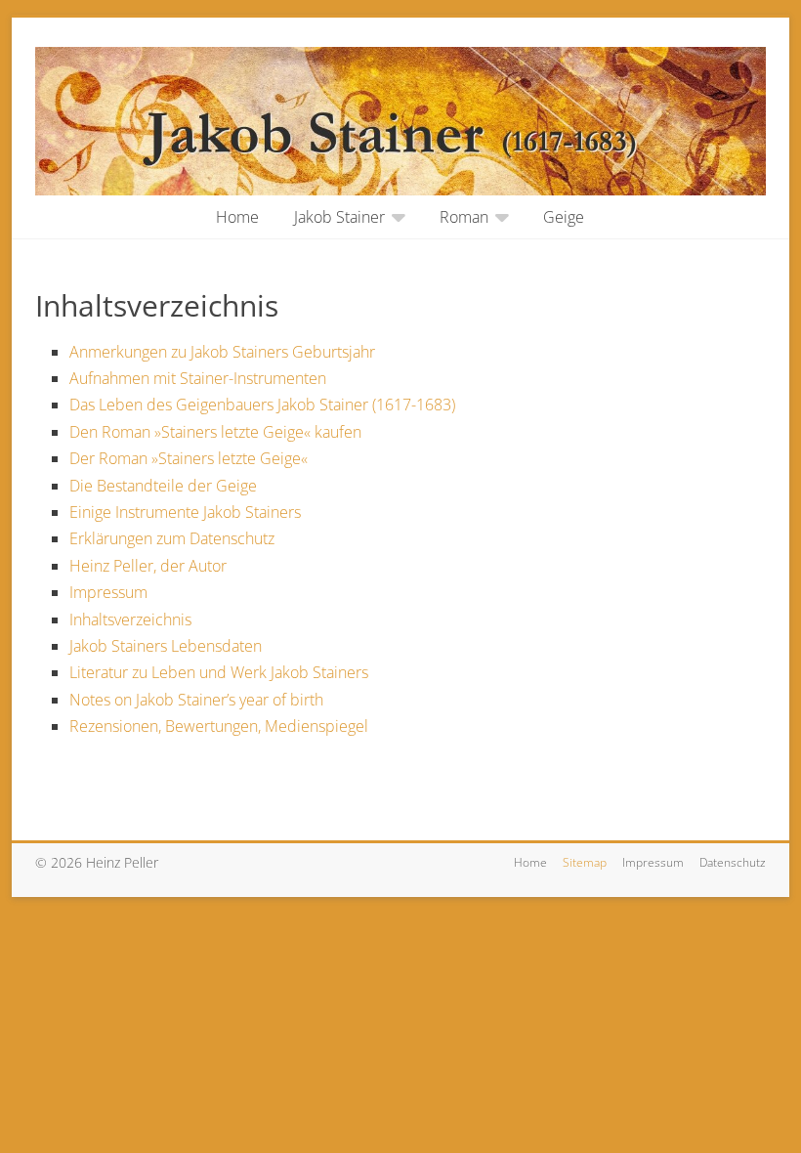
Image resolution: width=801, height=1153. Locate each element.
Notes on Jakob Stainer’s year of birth (196, 699)
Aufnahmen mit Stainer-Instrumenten (197, 378)
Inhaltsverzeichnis (130, 619)
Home (237, 217)
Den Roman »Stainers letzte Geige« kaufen (215, 432)
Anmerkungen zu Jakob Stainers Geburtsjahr (222, 352)
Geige (563, 217)
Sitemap (585, 862)
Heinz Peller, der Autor (148, 565)
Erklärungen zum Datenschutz (171, 538)
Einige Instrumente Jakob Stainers (185, 512)
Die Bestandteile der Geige (163, 485)
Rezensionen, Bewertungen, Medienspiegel (218, 726)
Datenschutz (732, 862)
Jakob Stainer (339, 217)
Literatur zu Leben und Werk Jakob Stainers (218, 672)
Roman (464, 217)
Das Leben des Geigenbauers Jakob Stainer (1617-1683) (262, 404)
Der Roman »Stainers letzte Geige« (188, 458)
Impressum (108, 592)
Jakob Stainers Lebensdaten (165, 646)
